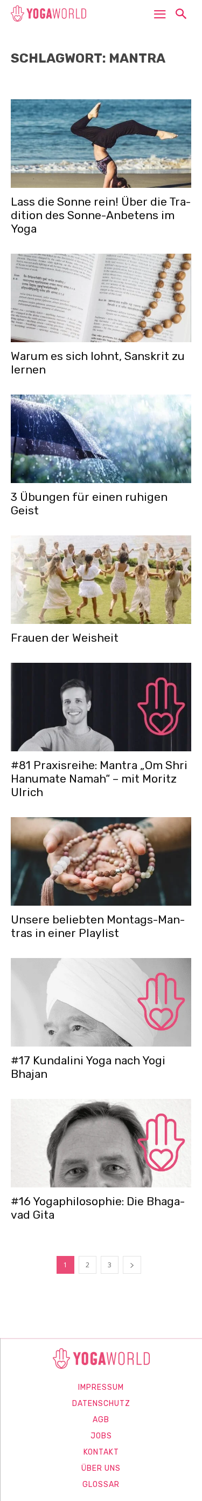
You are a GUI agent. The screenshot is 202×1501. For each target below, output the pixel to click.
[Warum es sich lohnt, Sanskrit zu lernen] (101, 298)
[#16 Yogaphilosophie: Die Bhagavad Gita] (101, 1143)
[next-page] (132, 1265)
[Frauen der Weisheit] (101, 579)
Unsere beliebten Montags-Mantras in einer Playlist (98, 926)
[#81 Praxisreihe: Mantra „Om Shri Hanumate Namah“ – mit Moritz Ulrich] (101, 707)
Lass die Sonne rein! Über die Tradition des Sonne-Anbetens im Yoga (101, 215)
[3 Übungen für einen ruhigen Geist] (101, 439)
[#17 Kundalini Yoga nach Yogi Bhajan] (101, 1002)
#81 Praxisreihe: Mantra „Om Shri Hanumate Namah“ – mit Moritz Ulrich (99, 778)
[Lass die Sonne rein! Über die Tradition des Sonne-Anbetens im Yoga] (101, 143)
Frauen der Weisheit (65, 637)
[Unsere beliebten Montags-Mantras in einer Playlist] (101, 861)
